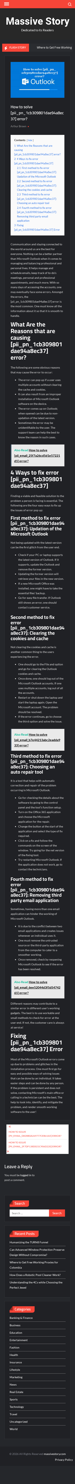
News (13, 1384)
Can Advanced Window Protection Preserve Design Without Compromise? (37, 1252)
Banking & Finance (21, 1317)
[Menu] (6, 4)
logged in (25, 1175)
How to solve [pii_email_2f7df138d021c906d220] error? (35, 1144)
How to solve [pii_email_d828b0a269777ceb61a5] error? (35, 1133)
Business (15, 1325)
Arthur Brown (18, 126)
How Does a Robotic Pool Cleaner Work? (35, 1275)
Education (16, 1332)
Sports (14, 1399)
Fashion (14, 1347)
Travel (13, 1414)
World (14, 1429)
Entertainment (19, 1340)
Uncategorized (19, 1421)
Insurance (16, 1362)
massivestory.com (55, 1454)
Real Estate (16, 1392)
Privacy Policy (64, 1459)
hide (30, 140)
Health (14, 1355)
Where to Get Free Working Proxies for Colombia (34, 1265)
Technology (17, 1406)
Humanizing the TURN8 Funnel (29, 1242)
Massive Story (37, 21)
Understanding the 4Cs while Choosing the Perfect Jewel (36, 1285)
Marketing (16, 1377)
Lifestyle (15, 1369)
